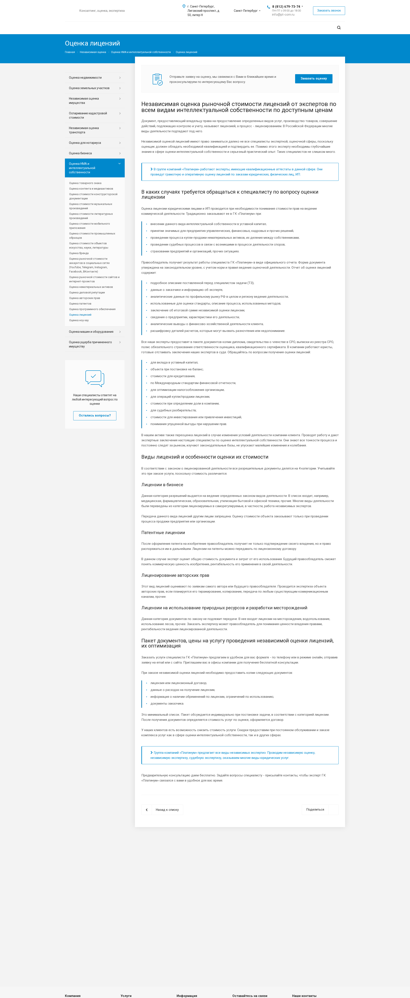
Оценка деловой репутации (87, 292)
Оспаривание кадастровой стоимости (88, 115)
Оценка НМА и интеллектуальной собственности (82, 168)
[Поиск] (339, 27)
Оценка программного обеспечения (92, 309)
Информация (187, 996)
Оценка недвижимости (85, 77)
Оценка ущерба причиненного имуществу (90, 344)
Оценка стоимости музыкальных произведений (90, 206)
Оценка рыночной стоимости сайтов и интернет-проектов (94, 279)
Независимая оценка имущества (84, 101)
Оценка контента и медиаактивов (91, 188)
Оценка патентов (80, 303)
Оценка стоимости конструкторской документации (93, 196)
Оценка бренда (79, 253)
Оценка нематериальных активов (91, 287)
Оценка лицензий (80, 314)
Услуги (126, 996)
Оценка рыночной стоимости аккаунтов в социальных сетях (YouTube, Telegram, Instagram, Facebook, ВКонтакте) (89, 265)
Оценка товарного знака (85, 183)
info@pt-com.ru (283, 14)
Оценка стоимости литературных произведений (91, 216)
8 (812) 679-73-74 (286, 7)
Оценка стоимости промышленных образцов (92, 235)
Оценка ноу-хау (79, 320)
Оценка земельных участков (89, 88)
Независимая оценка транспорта (84, 130)
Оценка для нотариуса (85, 142)
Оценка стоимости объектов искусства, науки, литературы (88, 245)
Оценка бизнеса (80, 153)
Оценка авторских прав (84, 298)
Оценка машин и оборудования (91, 331)
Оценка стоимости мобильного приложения (89, 226)
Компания (73, 996)
